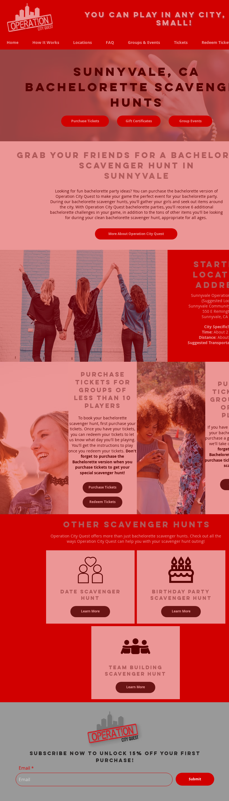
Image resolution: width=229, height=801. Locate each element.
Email (24, 768)
